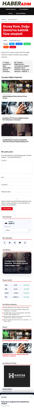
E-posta (4, 184)
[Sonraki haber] (28, 255)
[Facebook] (5, 243)
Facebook (19, 44)
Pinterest (13, 47)
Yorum (4, 160)
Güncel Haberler (11, 9)
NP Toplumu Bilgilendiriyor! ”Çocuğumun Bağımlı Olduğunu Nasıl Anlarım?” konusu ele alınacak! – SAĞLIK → (21, 66)
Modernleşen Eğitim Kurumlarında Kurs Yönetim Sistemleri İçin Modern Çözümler (17, 317)
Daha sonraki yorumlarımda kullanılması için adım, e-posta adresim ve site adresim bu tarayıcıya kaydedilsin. (16, 203)
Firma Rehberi (24, 9)
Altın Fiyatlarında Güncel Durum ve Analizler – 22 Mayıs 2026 (17, 320)
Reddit (6, 47)
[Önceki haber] (24, 255)
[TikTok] (25, 243)
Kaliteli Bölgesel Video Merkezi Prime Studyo (16, 307)
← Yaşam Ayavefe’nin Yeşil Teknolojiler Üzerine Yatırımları (7, 66)
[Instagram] (15, 243)
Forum (10, 13)
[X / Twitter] (10, 243)
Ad (2, 177)
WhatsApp (27, 44)
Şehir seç (7, 226)
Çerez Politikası (21, 13)
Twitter (12, 44)
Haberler (3, 19)
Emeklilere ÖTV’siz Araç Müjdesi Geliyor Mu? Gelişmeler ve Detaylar (16, 310)
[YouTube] (20, 243)
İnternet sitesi (6, 192)
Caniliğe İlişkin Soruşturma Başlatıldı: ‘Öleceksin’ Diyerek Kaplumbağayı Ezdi (17, 313)
